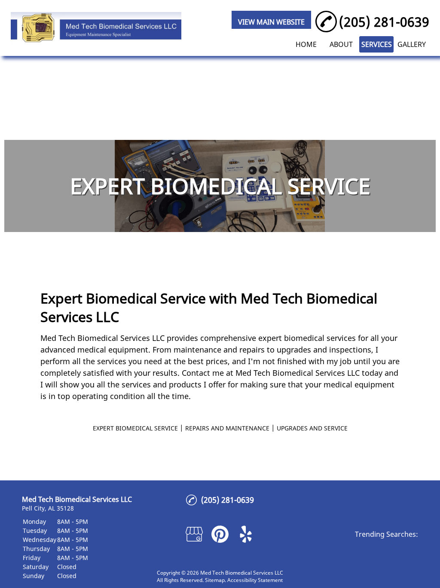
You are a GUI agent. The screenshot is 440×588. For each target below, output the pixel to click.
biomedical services (320, 338)
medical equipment (112, 349)
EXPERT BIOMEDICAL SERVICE (135, 428)
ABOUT (341, 44)
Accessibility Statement (255, 580)
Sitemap (215, 580)
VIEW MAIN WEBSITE (271, 22)
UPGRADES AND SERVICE (312, 428)
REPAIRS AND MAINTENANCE (227, 428)
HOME (306, 44)
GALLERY (411, 44)
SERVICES (376, 44)
